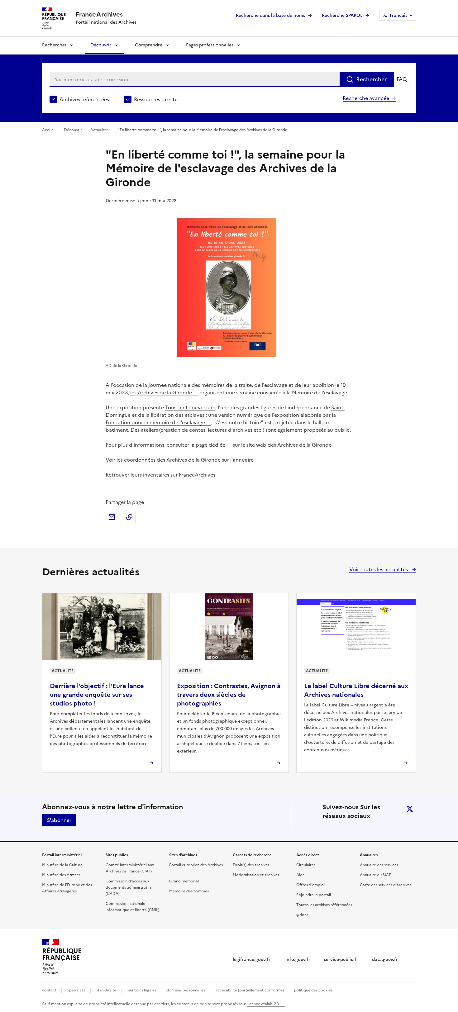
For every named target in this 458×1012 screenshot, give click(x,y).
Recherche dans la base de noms (270, 15)
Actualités (99, 130)
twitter (409, 809)
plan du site (106, 990)
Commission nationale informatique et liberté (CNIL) (132, 907)
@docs (302, 915)
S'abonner (59, 820)
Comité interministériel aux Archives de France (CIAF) (130, 868)
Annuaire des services (379, 865)
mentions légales (141, 990)
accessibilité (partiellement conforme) (249, 990)
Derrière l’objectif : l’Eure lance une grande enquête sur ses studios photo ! (97, 694)
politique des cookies (313, 990)
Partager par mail (112, 517)
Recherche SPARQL (342, 15)
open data (76, 990)
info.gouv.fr (297, 959)
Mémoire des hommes (189, 891)
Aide (300, 875)
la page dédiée (207, 445)
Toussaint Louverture (190, 407)
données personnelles (185, 990)
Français (398, 15)
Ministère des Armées (61, 875)
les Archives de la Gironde (161, 392)
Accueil (48, 130)
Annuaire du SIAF (375, 875)
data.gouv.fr (385, 959)
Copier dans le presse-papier (129, 517)
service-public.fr (341, 959)
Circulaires (305, 865)
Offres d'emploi (310, 885)
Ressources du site (156, 99)
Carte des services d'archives (385, 885)
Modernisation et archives (256, 875)
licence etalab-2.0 (263, 1004)
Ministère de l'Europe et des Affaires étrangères (67, 888)
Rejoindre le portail (313, 895)
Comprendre (148, 45)
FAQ (402, 79)
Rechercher (54, 45)
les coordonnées (136, 459)
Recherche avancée (366, 98)
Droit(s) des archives (251, 865)
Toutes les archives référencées (324, 905)
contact (49, 990)
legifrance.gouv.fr (252, 959)
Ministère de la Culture (62, 865)
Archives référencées (84, 99)
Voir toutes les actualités (379, 569)
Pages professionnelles (209, 45)
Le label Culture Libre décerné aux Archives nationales (356, 690)
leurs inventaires (150, 474)
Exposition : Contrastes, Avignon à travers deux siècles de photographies (228, 694)
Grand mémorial (184, 881)
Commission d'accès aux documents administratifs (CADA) (128, 887)
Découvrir (100, 45)
